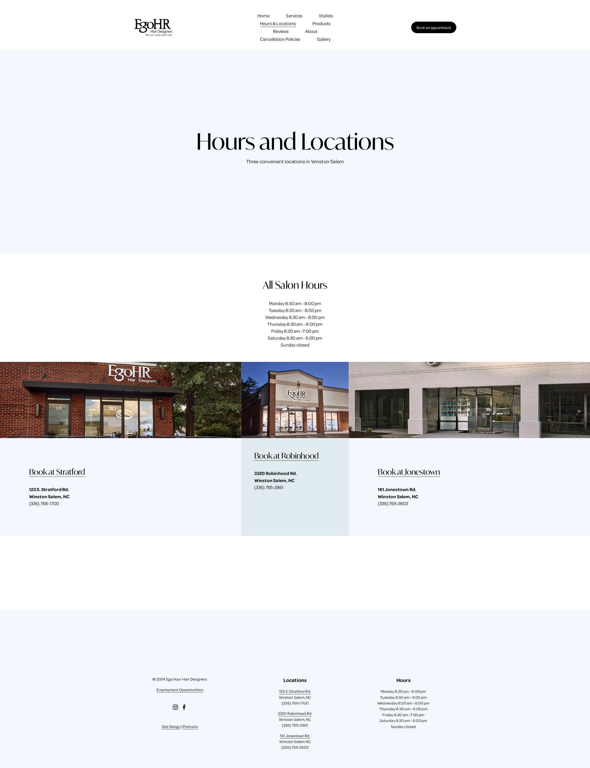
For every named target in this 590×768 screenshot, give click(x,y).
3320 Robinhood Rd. (295, 713)
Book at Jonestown (409, 472)
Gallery (323, 39)
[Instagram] (175, 707)
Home (263, 15)
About (311, 31)
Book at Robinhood (286, 456)
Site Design (171, 726)
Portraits (190, 726)
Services (294, 15)
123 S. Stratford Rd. (295, 691)
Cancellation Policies (280, 39)
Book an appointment (433, 27)
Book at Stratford (57, 472)
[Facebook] (184, 707)
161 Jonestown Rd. (295, 735)
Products (322, 23)
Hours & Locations (278, 23)
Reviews (281, 31)
